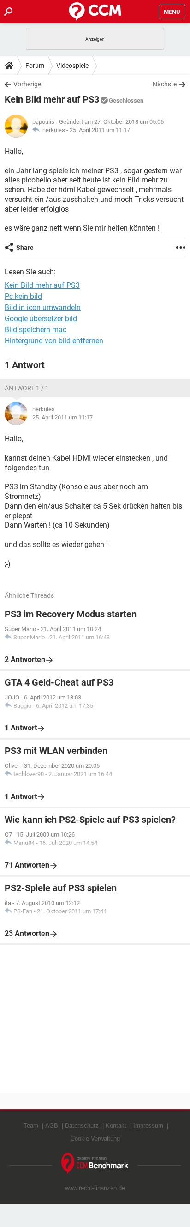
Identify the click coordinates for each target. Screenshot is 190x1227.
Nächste (165, 84)
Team (31, 1125)
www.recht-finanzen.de (95, 1187)
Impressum (148, 1125)
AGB (51, 1125)
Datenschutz (82, 1125)
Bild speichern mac (35, 329)
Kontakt (116, 1125)
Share (25, 247)
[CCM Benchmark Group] (95, 1164)
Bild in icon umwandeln (43, 307)
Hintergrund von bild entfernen (54, 340)
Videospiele (72, 65)
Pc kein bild (23, 296)
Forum (34, 65)
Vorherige (27, 84)
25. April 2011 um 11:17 (100, 130)
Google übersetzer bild (41, 318)
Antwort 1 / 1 (27, 388)
